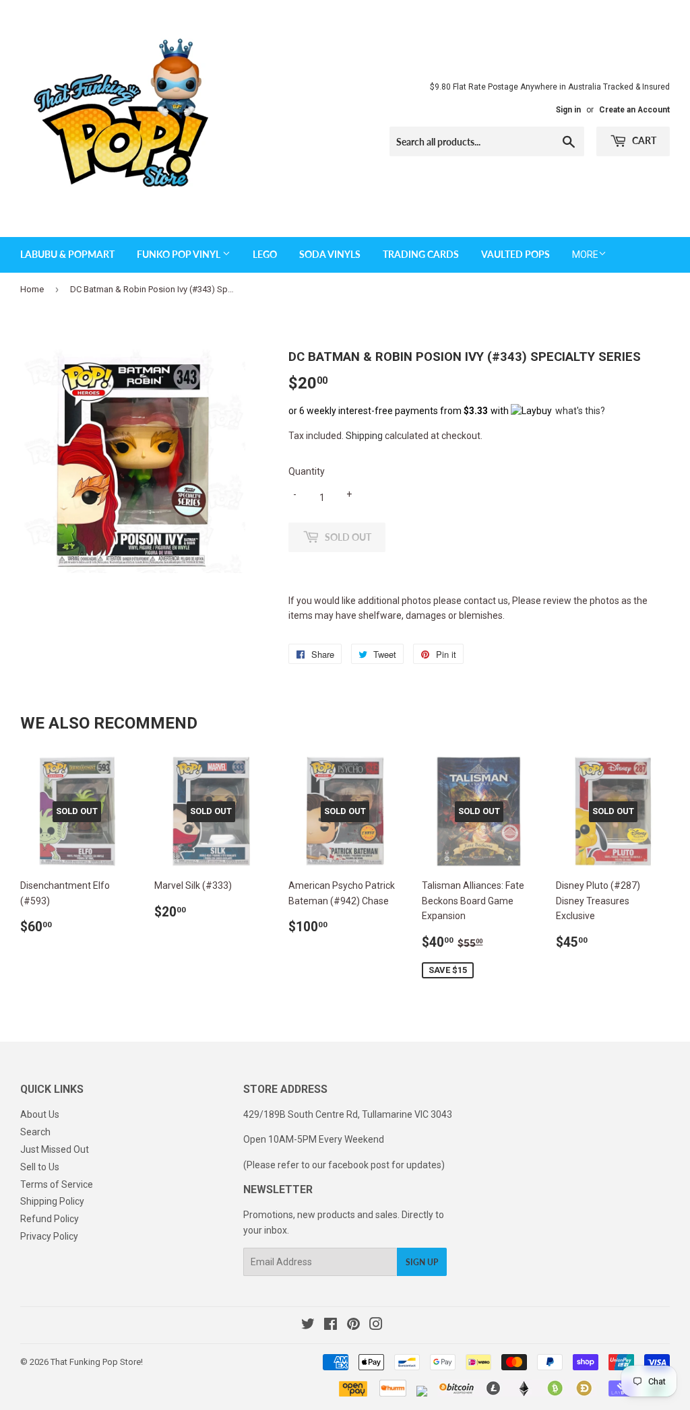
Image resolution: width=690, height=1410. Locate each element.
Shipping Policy (52, 1201)
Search (35, 1132)
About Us (39, 1114)
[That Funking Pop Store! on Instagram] (376, 1325)
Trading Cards (421, 254)
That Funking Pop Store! (97, 1362)
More (585, 254)
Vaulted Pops (515, 254)
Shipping (364, 435)
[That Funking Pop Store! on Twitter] (308, 1325)
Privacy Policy (49, 1236)
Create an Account (634, 109)
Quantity (306, 471)
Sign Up (422, 1262)
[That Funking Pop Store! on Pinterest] (353, 1325)
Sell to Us (39, 1167)
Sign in (568, 109)
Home (32, 289)
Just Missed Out (54, 1149)
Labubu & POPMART (67, 254)
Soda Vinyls (329, 254)
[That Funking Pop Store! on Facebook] (330, 1325)
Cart (643, 140)
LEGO (265, 254)
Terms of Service (56, 1184)
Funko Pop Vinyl (179, 254)
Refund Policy (49, 1218)
